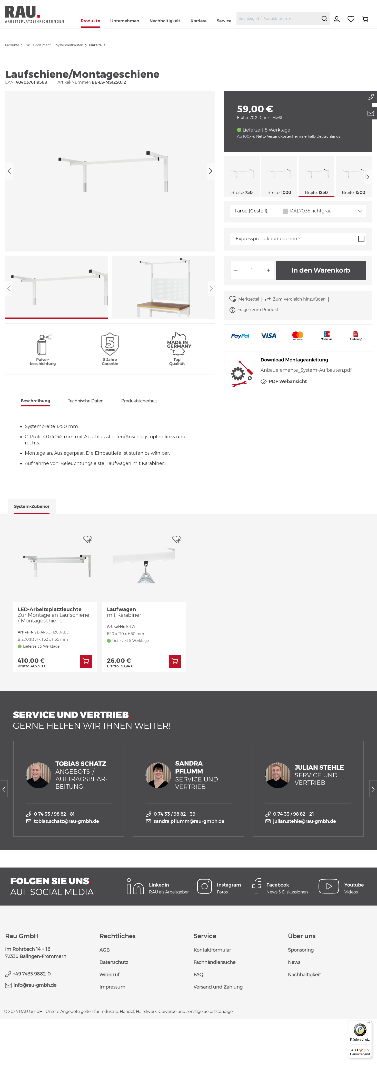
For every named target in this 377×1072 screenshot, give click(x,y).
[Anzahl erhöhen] (268, 270)
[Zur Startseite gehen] (40, 14)
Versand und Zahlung (218, 987)
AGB (105, 950)
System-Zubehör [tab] (31, 506)
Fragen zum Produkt (257, 309)
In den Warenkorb (320, 270)
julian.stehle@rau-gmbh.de (304, 821)
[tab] (35, 401)
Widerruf (110, 974)
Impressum (112, 987)
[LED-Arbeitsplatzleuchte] (55, 566)
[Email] (371, 113)
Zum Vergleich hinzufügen (299, 299)
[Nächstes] (211, 171)
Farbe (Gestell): (251, 211)
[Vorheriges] (9, 171)
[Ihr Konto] (337, 19)
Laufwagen (124, 612)
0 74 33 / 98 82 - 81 (54, 814)
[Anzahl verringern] (235, 270)
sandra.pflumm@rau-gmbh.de (189, 821)
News (294, 962)
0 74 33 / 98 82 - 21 (293, 814)
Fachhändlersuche (215, 962)
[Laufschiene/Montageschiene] (110, 171)
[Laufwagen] (144, 566)
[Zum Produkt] (86, 661)
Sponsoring (301, 950)
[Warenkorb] (365, 19)
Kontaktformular (212, 950)
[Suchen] (324, 18)
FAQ (198, 974)
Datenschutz (114, 962)
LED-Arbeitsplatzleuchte (53, 615)
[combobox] (277, 18)
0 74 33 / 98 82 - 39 (174, 814)
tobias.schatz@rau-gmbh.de (66, 821)
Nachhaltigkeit (304, 974)
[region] (110, 205)
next (368, 176)
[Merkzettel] (351, 19)
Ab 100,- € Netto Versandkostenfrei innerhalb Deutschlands (288, 136)
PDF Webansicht (288, 381)
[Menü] (369, 1024)
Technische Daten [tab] (85, 400)
